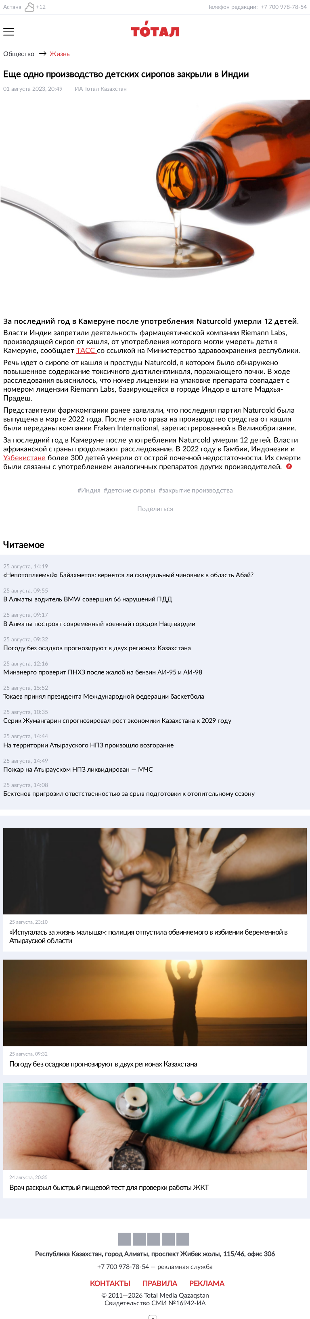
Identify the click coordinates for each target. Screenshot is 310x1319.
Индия (91, 490)
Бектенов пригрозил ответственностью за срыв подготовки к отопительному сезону (129, 794)
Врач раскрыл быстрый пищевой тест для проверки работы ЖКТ (109, 1188)
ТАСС (86, 351)
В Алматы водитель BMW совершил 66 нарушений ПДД (87, 599)
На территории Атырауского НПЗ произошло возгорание (88, 745)
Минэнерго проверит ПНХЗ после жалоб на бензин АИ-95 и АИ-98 (102, 672)
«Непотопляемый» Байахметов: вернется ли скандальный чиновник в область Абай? (128, 575)
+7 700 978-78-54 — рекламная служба (155, 1267)
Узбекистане (24, 458)
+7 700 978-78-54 (284, 7)
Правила (159, 1284)
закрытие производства (197, 490)
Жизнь (60, 54)
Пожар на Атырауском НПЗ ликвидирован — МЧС (78, 769)
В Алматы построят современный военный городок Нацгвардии (99, 624)
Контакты (110, 1284)
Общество (18, 54)
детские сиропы (131, 490)
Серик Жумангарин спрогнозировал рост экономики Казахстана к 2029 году (117, 721)
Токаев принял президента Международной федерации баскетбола (103, 696)
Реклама (206, 1284)
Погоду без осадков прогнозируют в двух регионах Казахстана (97, 648)
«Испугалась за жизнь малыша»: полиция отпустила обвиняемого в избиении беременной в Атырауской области (148, 937)
